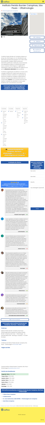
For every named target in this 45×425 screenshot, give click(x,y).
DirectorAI (23, 414)
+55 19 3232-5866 (17, 344)
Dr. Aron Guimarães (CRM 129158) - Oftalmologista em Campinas (20, 398)
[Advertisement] (14, 47)
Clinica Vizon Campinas (9, 394)
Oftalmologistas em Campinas (10, 10)
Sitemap (42, 419)
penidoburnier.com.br (14, 368)
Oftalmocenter (7, 396)
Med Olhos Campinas (8, 401)
